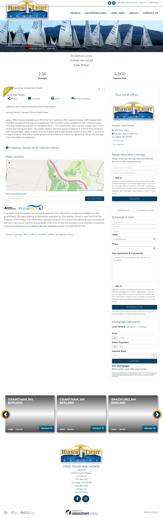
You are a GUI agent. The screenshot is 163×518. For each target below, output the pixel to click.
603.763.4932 (131, 3)
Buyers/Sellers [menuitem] (95, 13)
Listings (18, 234)
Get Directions (94, 198)
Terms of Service (133, 314)
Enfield (42, 234)
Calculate (134, 361)
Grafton (33, 234)
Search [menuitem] (75, 13)
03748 (51, 234)
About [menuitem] (133, 13)
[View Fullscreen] (9, 172)
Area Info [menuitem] (117, 13)
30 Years (130, 327)
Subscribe (135, 198)
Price (114, 333)
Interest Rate (119, 351)
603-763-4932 (121, 130)
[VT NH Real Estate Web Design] (81, 512)
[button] (53, 43)
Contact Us (118, 140)
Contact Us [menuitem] (150, 13)
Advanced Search (36, 48)
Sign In (142, 3)
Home (9, 234)
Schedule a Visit (146, 210)
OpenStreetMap (90, 190)
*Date (115, 234)
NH (25, 234)
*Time (115, 244)
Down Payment (120, 342)
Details (45, 428)
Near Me (51, 48)
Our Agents (118, 144)
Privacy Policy (117, 314)
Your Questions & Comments (127, 253)
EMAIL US (81, 489)
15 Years (142, 327)
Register (153, 3)
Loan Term (117, 327)
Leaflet (79, 190)
